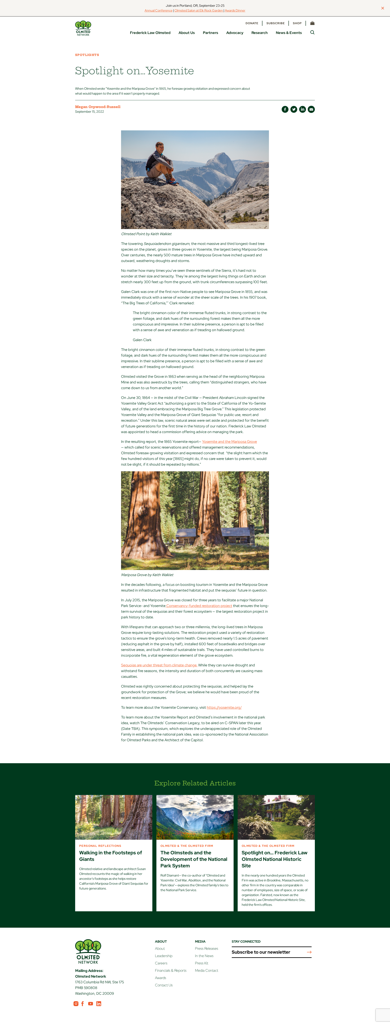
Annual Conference (158, 10)
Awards (160, 977)
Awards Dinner (235, 10)
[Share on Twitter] (293, 109)
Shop (297, 23)
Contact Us (164, 985)
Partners (210, 32)
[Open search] (312, 32)
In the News (204, 955)
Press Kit (201, 963)
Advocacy (234, 32)
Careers (161, 963)
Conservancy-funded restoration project (199, 605)
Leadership (163, 955)
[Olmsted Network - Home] (83, 28)
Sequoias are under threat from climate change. (159, 665)
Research (259, 32)
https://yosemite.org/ (224, 707)
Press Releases (206, 948)
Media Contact (206, 970)
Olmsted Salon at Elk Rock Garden (198, 10)
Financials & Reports (170, 970)
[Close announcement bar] (382, 8)
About (160, 948)
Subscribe (275, 23)
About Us (187, 32)
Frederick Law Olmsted (150, 32)
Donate (252, 23)
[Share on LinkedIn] (302, 109)
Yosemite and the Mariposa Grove (229, 441)
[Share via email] (311, 109)
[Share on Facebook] (285, 109)
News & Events (289, 32)
